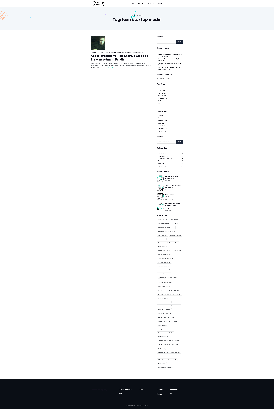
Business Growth (162, 235)
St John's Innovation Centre (165, 333)
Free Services (177, 250)
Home (132, 3)
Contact (160, 3)
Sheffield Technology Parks (165, 313)
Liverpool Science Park (164, 273)
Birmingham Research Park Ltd (166, 227)
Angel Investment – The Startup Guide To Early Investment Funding (119, 57)
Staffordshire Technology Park (166, 317)
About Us (140, 3)
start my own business (164, 321)
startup (175, 321)
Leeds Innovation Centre (164, 266)
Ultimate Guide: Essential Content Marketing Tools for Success (170, 55)
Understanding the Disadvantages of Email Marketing (169, 64)
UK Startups (161, 348)
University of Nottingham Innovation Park (169, 352)
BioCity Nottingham (163, 223)
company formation (173, 239)
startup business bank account (166, 329)
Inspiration (161, 123)
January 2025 (161, 90)
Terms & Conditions (159, 394)
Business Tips (161, 239)
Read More (111, 68)
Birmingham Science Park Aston (166, 231)
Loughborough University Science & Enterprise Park (167, 278)
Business (93, 52)
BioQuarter (174, 223)
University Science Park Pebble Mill (167, 360)
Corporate (161, 118)
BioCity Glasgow (174, 219)
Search (160, 36)
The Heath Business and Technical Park (168, 340)
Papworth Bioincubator (164, 309)
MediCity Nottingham (164, 286)
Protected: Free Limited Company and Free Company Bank (173, 206)
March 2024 (161, 106)
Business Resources (175, 235)
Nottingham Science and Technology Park (169, 306)
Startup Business (116, 52)
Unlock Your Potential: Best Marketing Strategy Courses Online (170, 59)
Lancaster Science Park (164, 262)
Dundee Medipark (162, 246)
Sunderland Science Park (164, 336)
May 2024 (160, 101)
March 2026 (161, 88)
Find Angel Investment (103, 52)
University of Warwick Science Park (167, 356)
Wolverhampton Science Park (166, 367)
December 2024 (162, 93)
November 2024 (162, 95)
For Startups (150, 3)
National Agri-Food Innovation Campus (168, 290)
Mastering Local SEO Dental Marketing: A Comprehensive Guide (169, 68)
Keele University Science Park (166, 258)
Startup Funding (126, 52)
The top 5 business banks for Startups (173, 186)
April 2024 (160, 103)
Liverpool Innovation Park (165, 270)
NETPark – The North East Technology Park (169, 294)
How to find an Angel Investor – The (171, 177)
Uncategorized (162, 131)
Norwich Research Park (164, 302)
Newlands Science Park (164, 298)
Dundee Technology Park (164, 250)
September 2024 (162, 98)
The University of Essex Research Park (168, 344)
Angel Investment (162, 219)
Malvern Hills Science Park (165, 282)
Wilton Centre (161, 363)
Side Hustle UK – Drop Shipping (166, 52)
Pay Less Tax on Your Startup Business (172, 196)
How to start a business (164, 254)
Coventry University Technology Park (168, 243)
